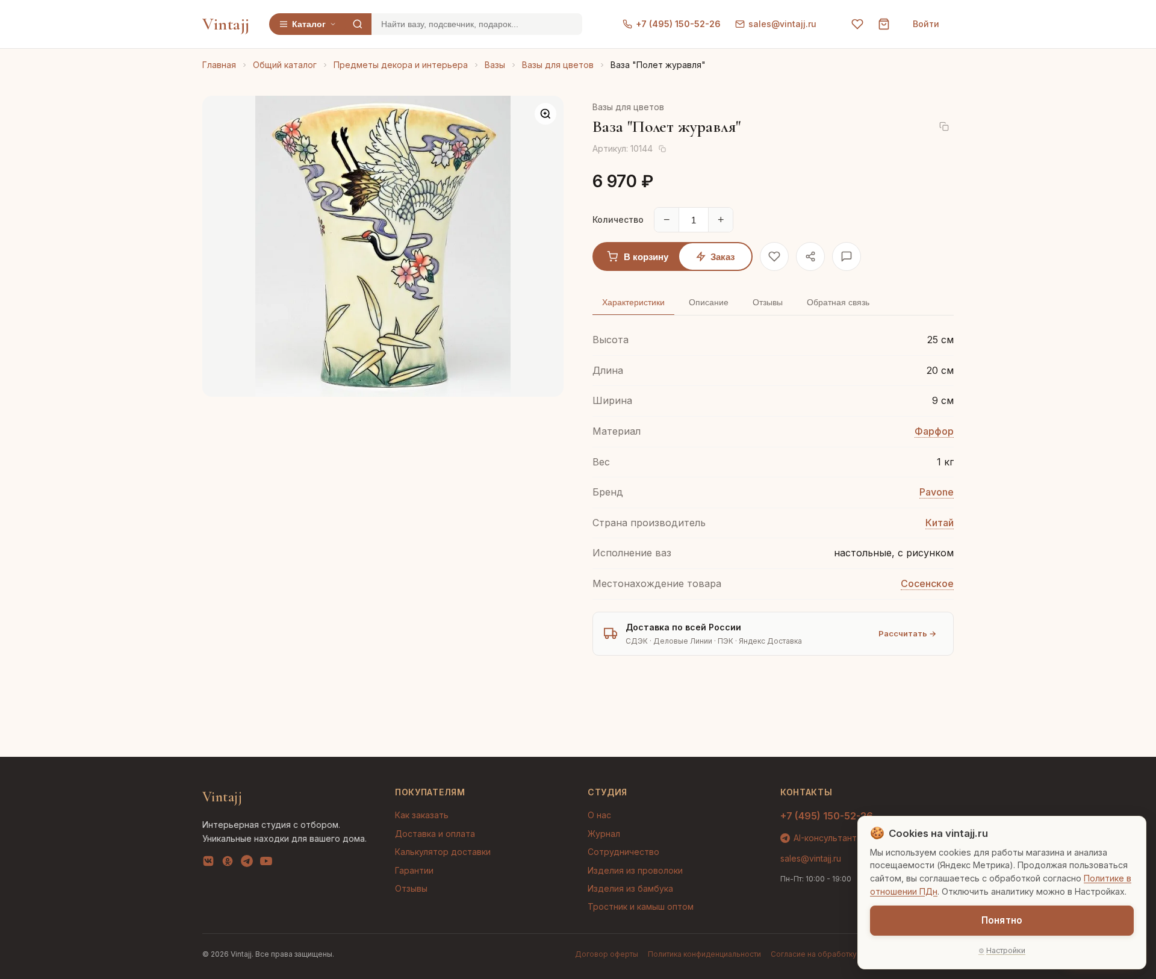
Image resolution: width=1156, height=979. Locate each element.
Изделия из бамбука (630, 888)
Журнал (604, 833)
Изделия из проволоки (635, 870)
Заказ (722, 257)
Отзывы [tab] (768, 302)
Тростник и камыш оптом (641, 906)
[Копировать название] (944, 126)
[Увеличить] (545, 114)
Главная (219, 65)
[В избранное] (774, 256)
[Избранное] (857, 24)
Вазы (495, 65)
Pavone (936, 492)
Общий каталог (285, 65)
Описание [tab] (709, 302)
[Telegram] (247, 863)
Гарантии (414, 870)
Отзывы (411, 888)
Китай (939, 523)
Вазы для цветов (558, 65)
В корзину (646, 257)
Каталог (309, 24)
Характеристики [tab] (633, 302)
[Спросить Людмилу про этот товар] (846, 256)
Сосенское (927, 583)
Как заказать (422, 815)
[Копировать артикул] (662, 148)
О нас (599, 815)
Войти (926, 24)
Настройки (1005, 950)
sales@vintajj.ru (782, 24)
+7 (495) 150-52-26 (678, 24)
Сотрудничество (623, 852)
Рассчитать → (907, 633)
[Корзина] (884, 24)
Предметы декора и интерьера (401, 65)
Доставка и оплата (435, 833)
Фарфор (934, 431)
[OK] (228, 863)
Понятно (1001, 920)
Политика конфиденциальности (704, 954)
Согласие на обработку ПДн (823, 954)
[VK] (208, 863)
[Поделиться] (810, 256)
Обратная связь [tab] (838, 302)
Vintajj (226, 24)
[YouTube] (266, 863)
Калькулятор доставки (443, 852)
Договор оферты (606, 954)
